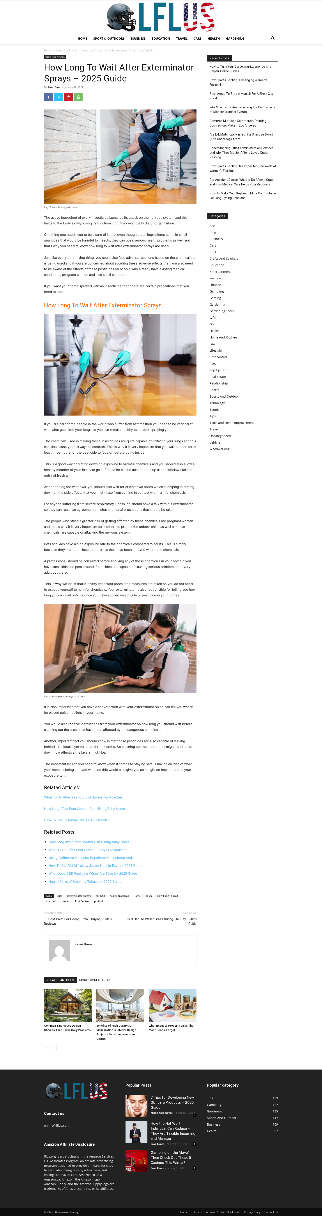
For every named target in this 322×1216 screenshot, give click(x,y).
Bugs (59, 895)
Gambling (217, 291)
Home (82, 38)
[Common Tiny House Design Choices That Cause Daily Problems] (68, 1005)
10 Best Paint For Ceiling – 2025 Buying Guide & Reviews (78, 921)
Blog (213, 232)
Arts (213, 226)
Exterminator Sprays (79, 895)
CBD (213, 252)
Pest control (218, 357)
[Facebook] (48, 97)
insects (66, 901)
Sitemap (197, 1212)
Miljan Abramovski (162, 1112)
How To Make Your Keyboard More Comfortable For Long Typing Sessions (243, 196)
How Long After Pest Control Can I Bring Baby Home (84, 809)
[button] (272, 39)
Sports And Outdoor (224, 396)
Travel (182, 38)
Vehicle (215, 442)
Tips (213, 416)
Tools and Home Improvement (232, 423)
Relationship (219, 383)
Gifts (213, 317)
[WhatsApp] (78, 97)
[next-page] (54, 1047)
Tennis (214, 409)
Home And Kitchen (67, 50)
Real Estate (218, 377)
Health (214, 38)
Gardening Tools (222, 311)
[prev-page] (47, 1047)
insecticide (52, 901)
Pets (213, 363)
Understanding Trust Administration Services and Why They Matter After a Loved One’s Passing (242, 152)
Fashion (215, 278)
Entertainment (220, 272)
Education (161, 38)
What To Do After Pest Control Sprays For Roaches (83, 797)
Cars (198, 38)
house (148, 895)
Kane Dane (54, 87)
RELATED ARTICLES (60, 980)
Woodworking (220, 449)
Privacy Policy (252, 1212)
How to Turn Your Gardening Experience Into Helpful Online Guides (240, 69)
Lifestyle (216, 350)
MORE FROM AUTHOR (94, 980)
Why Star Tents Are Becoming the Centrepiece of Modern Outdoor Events (242, 110)
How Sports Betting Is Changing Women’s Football (238, 82)
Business (138, 38)
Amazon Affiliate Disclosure (223, 1212)
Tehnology (217, 403)
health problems (119, 895)
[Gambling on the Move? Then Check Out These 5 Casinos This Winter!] (136, 1161)
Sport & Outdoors (109, 38)
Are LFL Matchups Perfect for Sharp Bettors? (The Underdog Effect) (241, 137)
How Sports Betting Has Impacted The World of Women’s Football (243, 168)
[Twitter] (58, 97)
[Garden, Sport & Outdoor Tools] (161, 16)
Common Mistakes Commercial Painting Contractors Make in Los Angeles (238, 123)
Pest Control (82, 901)
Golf (213, 324)
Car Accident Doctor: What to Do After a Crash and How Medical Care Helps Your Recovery (242, 182)
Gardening (235, 38)
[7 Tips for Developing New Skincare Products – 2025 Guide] (136, 1106)
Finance (215, 285)
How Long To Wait (167, 895)
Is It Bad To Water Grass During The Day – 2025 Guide (161, 921)
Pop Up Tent (219, 370)
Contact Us (271, 1212)
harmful (100, 895)
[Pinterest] (68, 97)
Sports (214, 390)
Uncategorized (220, 436)
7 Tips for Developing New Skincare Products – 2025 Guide (172, 1102)
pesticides (99, 901)
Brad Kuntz (157, 1144)
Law (212, 344)
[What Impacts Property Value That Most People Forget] (172, 1005)
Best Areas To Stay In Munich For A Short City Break (241, 96)
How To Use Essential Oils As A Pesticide (76, 820)
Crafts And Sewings (224, 258)
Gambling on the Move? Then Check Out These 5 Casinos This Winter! (171, 1157)
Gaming (215, 298)
